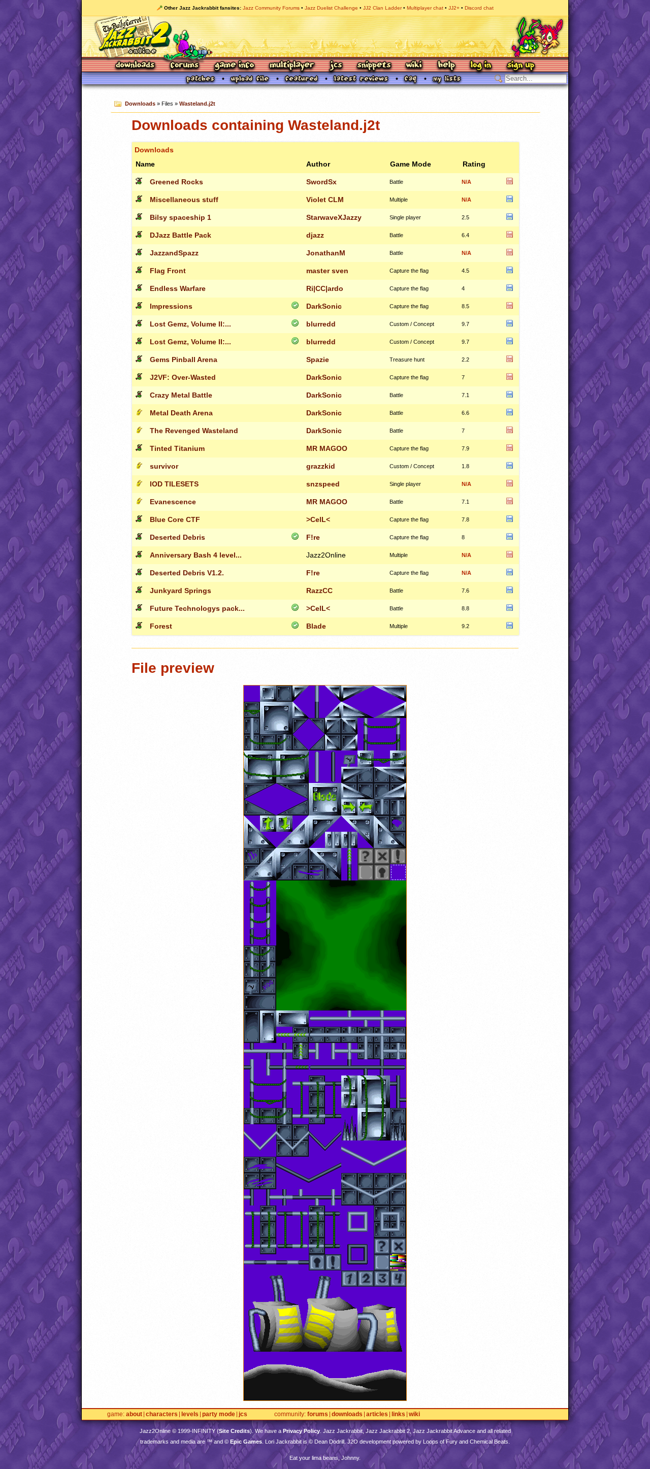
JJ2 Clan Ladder (382, 8)
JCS (336, 66)
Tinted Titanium (177, 448)
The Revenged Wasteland (194, 431)
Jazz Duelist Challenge (331, 8)
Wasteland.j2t (197, 104)
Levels (190, 1414)
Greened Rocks (176, 182)
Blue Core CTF (175, 519)
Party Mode (218, 1414)
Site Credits (234, 1431)
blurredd (321, 324)
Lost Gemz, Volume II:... (190, 324)
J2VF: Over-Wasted (183, 377)
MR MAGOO (326, 448)
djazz (315, 235)
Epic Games (246, 1442)
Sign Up (520, 66)
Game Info (234, 66)
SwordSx (321, 182)
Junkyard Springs (180, 590)
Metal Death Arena (181, 413)
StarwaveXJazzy (334, 217)
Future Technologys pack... (197, 608)
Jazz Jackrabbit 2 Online (324, 36)
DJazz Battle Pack (180, 235)
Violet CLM (325, 199)
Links (398, 1414)
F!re (313, 537)
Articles (377, 1414)
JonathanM (325, 253)
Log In (481, 66)
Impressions (171, 306)
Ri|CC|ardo (324, 288)
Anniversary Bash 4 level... (196, 555)
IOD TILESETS (174, 484)
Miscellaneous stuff (184, 199)
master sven (327, 271)
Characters (162, 1414)
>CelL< (318, 519)
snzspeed (323, 484)
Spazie (317, 359)
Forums (185, 66)
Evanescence (173, 502)
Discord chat (479, 8)
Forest (161, 626)
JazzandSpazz (174, 253)
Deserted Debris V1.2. (187, 573)
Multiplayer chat (425, 8)
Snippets (374, 66)
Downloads (135, 66)
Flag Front (168, 271)
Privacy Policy (301, 1431)
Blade (316, 626)
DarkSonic (324, 306)
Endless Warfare (178, 288)
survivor (164, 466)
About (134, 1414)
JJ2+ (454, 8)
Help (446, 66)
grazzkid (320, 466)
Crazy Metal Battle (181, 395)
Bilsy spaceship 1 (180, 217)
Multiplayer (291, 66)
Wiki (414, 66)
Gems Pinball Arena (183, 359)
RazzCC (319, 590)
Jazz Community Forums (271, 8)
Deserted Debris (177, 537)
